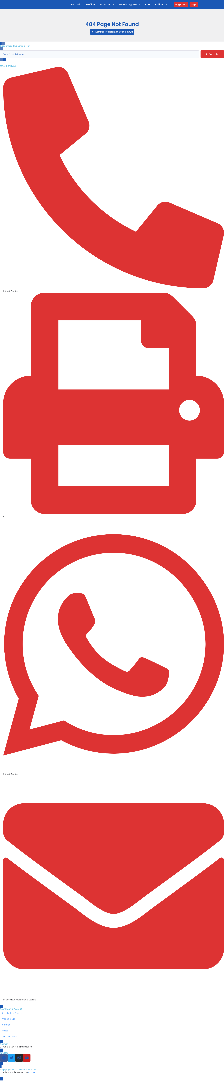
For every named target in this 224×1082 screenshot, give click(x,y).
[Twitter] (11, 1058)
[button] (112, 32)
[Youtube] (26, 1058)
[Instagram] (19, 1058)
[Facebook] (4, 1058)
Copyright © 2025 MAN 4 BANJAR (18, 1069)
